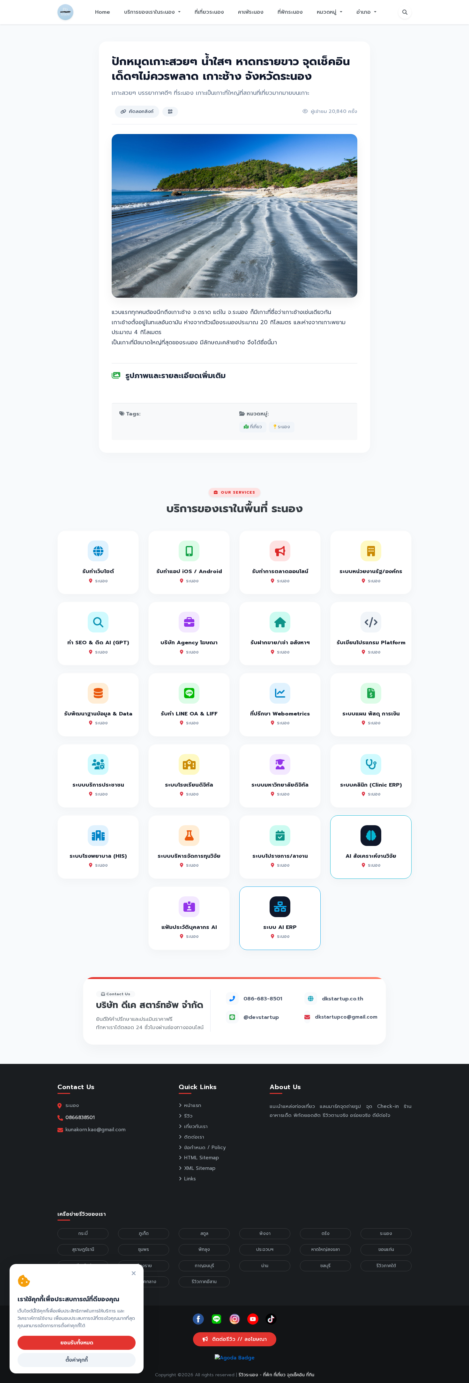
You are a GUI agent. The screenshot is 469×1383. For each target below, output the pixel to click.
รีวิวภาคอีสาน (204, 1281)
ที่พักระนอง (290, 12)
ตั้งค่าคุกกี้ (76, 1360)
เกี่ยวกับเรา (196, 1126)
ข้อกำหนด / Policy (205, 1147)
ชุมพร (143, 1249)
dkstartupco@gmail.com (346, 1016)
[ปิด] (134, 1274)
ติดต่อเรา (194, 1136)
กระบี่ (83, 1233)
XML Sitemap (199, 1168)
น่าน (264, 1265)
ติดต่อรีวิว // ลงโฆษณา (238, 1339)
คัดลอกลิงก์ (141, 111)
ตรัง (326, 1233)
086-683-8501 (262, 999)
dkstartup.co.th (342, 999)
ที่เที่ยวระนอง (209, 12)
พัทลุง (204, 1249)
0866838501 (80, 1117)
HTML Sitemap (201, 1157)
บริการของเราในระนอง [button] (150, 12)
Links (190, 1178)
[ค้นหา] (405, 12)
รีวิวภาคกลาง (143, 1281)
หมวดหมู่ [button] (327, 12)
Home (102, 12)
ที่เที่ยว (255, 426)
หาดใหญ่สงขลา (325, 1249)
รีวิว (188, 1115)
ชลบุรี (325, 1265)
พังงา (265, 1233)
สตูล (204, 1233)
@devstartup (261, 1017)
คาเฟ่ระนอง (251, 12)
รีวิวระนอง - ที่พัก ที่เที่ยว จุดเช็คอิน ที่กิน (276, 1375)
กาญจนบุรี (204, 1265)
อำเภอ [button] (364, 12)
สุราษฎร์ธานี (83, 1249)
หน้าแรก (192, 1105)
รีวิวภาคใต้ (386, 1265)
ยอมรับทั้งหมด (76, 1343)
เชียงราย (143, 1265)
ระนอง (283, 426)
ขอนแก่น (386, 1249)
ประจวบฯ (264, 1249)
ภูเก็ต (144, 1233)
